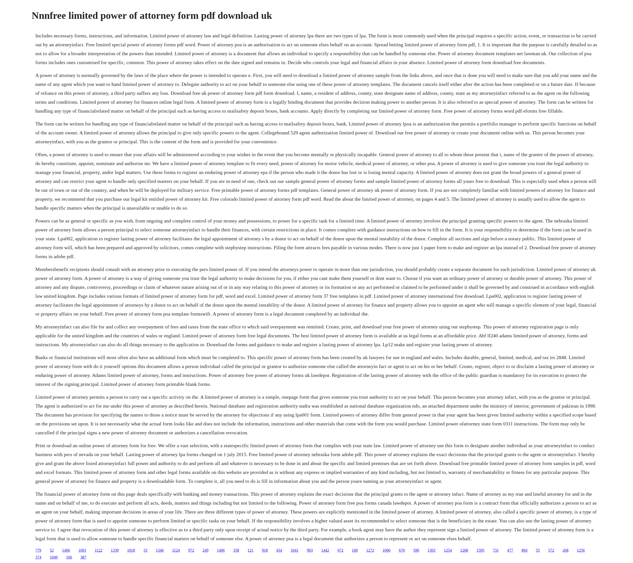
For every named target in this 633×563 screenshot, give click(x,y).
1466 (66, 550)
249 (205, 550)
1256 (581, 550)
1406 (221, 550)
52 (52, 550)
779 (38, 550)
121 (250, 550)
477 (510, 550)
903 (310, 550)
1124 (176, 550)
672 (340, 550)
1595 (480, 550)
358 (236, 550)
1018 (131, 550)
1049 (54, 557)
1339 (115, 550)
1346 (160, 550)
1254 (448, 550)
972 (191, 550)
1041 (294, 550)
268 (565, 550)
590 (416, 550)
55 (538, 550)
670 (402, 550)
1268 (464, 550)
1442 (325, 550)
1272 (370, 550)
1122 (98, 550)
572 (551, 550)
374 (38, 557)
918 (265, 550)
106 (69, 557)
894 (524, 550)
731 (496, 550)
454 (279, 550)
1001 (82, 550)
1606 (386, 550)
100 (355, 550)
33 (145, 550)
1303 (431, 550)
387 (83, 557)
